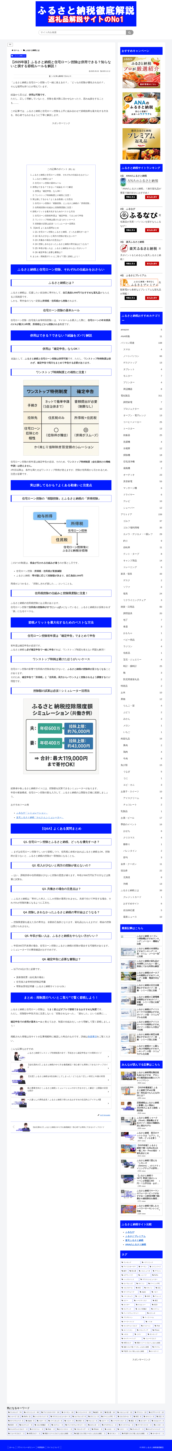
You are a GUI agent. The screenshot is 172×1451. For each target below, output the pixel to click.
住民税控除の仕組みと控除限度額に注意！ (54, 207)
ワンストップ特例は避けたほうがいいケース (55, 219)
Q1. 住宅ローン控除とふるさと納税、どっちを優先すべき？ (62, 232)
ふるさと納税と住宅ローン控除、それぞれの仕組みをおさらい (60, 175)
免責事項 (92, 1036)
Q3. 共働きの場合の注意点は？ (49, 240)
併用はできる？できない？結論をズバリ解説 (52, 187)
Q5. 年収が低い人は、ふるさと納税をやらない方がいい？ (61, 248)
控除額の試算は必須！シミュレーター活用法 (55, 224)
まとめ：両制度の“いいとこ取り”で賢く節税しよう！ (56, 256)
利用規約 (41, 1447)
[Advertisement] (61, 143)
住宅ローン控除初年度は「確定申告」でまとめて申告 (59, 215)
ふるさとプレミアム (135, 1236)
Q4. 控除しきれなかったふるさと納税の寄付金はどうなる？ (62, 244)
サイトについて (53, 1447)
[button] (129, 32)
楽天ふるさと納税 (134, 1240)
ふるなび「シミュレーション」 (32, 813)
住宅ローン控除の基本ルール (48, 183)
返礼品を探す (152, 197)
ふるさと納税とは (19, 56)
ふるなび (129, 1232)
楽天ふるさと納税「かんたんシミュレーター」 (40, 817)
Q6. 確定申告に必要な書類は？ (49, 252)
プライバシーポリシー (26, 1447)
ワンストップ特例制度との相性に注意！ (53, 195)
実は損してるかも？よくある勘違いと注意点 (52, 199)
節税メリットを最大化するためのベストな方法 (53, 211)
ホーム (12, 1447)
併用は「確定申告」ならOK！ (48, 191)
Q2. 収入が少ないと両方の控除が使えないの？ (56, 236)
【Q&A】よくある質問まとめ (45, 228)
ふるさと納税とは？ (44, 179)
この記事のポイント (57, 169)
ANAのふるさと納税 (135, 1244)
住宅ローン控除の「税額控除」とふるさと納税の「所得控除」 (63, 203)
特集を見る (130, 197)
